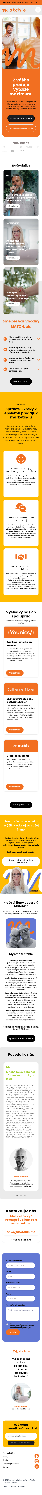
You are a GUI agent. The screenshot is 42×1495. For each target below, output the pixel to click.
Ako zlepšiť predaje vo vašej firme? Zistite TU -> (21, 2)
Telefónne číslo (13, 1283)
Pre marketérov (9, 1453)
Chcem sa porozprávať (21, 118)
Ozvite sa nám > (21, 381)
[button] (17, 1195)
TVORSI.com (28, 1186)
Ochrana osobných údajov (14, 1486)
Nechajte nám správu (15, 1305)
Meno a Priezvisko (14, 1261)
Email (8, 1272)
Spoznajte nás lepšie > (21, 1038)
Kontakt (6, 1467)
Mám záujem (13, 206)
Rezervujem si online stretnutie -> (21, 861)
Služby (5, 1456)
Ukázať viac (14, 673)
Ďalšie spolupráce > (21, 805)
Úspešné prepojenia (11, 1463)
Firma (8, 1294)
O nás (5, 1460)
